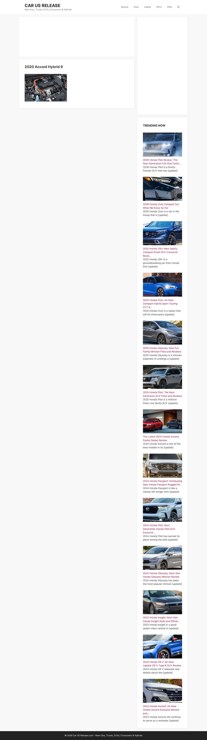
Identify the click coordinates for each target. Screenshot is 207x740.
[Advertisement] (76, 36)
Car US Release (42, 5)
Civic (136, 7)
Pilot (169, 7)
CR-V (159, 7)
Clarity (147, 7)
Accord (124, 7)
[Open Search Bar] (178, 7)
